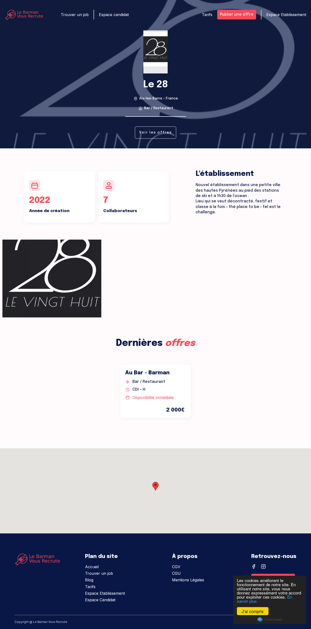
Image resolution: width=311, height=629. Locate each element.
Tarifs (207, 14)
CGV (176, 566)
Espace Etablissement (286, 14)
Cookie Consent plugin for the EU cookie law (270, 619)
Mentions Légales (188, 579)
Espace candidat (114, 14)
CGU (176, 573)
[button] (155, 486)
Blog (89, 579)
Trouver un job (75, 14)
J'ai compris (253, 611)
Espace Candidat (100, 599)
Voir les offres (155, 132)
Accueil (92, 566)
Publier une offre (236, 14)
